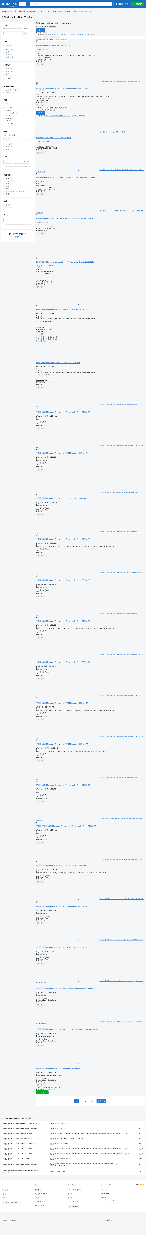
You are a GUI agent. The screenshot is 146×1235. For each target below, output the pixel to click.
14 (92, 1101)
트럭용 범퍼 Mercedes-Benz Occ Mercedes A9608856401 (59, 1068)
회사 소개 (5, 1190)
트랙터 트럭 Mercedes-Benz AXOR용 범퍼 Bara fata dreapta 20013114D (65, 262)
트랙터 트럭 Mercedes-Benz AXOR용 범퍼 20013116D (58, 363)
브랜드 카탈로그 (40, 1205)
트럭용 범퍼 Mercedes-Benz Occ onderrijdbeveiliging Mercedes (20, 1171)
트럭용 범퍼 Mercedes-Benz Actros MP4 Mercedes (20, 1124)
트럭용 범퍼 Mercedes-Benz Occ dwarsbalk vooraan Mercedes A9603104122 (67, 1029)
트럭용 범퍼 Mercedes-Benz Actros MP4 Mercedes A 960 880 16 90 (63, 703)
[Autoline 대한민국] (9, 4)
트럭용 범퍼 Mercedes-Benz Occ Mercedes (17, 1139)
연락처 (4, 1197)
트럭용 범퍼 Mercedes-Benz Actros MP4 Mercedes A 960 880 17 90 (63, 89)
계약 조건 (38, 1190)
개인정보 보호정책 (53, 116)
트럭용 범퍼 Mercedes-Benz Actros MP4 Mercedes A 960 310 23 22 (63, 744)
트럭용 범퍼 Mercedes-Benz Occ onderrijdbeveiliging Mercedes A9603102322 (67, 988)
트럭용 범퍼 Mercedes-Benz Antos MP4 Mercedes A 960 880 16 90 (63, 662)
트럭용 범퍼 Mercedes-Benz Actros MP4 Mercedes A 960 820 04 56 (63, 453)
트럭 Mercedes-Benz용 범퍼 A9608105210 (53, 45)
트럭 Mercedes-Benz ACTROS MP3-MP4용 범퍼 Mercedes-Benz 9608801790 (67, 177)
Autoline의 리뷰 (40, 1201)
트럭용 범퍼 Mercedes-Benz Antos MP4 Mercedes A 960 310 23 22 (63, 412)
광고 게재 (42, 1092)
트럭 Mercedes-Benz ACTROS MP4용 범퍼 (53, 138)
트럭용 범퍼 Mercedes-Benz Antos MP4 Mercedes (20, 1129)
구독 (40, 113)
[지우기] (31, 31)
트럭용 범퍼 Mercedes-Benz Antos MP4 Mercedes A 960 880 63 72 (63, 580)
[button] (38, 64)
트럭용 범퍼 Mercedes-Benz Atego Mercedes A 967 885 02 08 (61, 498)
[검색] (32, 4)
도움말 (4, 1194)
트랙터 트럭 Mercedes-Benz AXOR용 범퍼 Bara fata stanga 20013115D (64, 309)
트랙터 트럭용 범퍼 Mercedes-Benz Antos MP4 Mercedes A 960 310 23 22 (66, 826)
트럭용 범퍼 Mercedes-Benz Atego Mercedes (18, 1134)
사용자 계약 (66, 116)
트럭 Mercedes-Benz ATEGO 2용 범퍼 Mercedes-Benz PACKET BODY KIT (66, 218)
